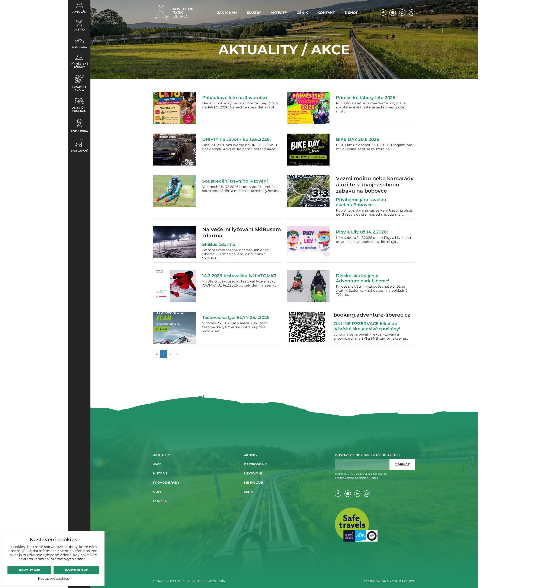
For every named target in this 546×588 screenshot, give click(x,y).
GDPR (157, 492)
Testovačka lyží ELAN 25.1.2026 (236, 317)
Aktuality (161, 455)
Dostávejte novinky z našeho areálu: (367, 455)
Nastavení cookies (53, 578)
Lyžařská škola (79, 88)
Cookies (160, 501)
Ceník (302, 13)
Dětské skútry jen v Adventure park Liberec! (362, 278)
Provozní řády (166, 482)
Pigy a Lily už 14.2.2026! (362, 232)
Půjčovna (79, 47)
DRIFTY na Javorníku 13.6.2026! (236, 139)
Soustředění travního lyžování (235, 181)
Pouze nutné (76, 570)
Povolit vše (29, 570)
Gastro (79, 29)
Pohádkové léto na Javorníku (234, 97)
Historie (160, 473)
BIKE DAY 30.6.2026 (357, 139)
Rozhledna (79, 131)
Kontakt (326, 13)
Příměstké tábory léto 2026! (366, 97)
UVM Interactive (401, 581)
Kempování (253, 482)
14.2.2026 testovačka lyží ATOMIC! (239, 275)
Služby (254, 13)
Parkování (79, 150)
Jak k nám (227, 13)
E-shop (351, 13)
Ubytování (79, 11)
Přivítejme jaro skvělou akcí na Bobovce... (361, 202)
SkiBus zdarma (220, 244)
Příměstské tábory (79, 65)
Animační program (79, 109)
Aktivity (279, 13)
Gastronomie (255, 464)
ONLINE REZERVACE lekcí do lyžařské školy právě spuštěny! (367, 326)
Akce (157, 464)
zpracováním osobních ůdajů (356, 478)
